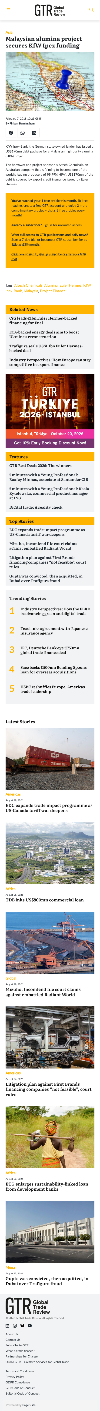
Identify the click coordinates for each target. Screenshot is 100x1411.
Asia (9, 32)
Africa (11, 889)
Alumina (51, 285)
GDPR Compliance (18, 1382)
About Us (12, 1334)
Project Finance (53, 291)
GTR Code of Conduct (20, 1388)
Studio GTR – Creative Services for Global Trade (37, 1362)
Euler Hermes (70, 285)
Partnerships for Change (22, 1356)
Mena (10, 1267)
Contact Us (13, 1339)
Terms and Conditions (20, 1371)
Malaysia (31, 291)
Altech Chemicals (28, 285)
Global (11, 978)
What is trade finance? (20, 1351)
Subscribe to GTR (17, 1345)
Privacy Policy (15, 1377)
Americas (13, 794)
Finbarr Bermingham (22, 123)
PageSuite (29, 1405)
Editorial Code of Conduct (23, 1393)
